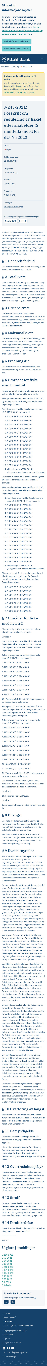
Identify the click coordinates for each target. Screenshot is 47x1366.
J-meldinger (15, 67)
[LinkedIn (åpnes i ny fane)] (4, 1349)
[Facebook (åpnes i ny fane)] (8, 1349)
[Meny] (42, 59)
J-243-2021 (27, 67)
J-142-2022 (9, 195)
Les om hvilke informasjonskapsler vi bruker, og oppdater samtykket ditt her (22, 30)
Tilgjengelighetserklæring (14, 1330)
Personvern (8, 1321)
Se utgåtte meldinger (13, 206)
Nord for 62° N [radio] (11, 221)
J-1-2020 (6, 1282)
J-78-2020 (7, 1279)
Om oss (7, 1313)
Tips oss (7, 1338)
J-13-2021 (7, 1264)
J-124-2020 (7, 1273)
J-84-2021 (7, 1261)
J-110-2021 (9, 183)
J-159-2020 (7, 1270)
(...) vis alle (7, 1285)
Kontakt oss (8, 1334)
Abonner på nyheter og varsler (16, 1352)
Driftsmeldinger (10, 1356)
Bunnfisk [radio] (22, 221)
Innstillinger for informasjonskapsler (18, 1325)
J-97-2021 (7, 1258)
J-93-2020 (7, 1276)
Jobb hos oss (9, 1317)
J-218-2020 (7, 1267)
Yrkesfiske (5, 67)
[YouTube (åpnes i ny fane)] (13, 1349)
